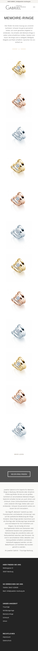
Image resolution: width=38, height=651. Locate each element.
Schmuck (6, 617)
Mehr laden (19, 454)
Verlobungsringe (8, 610)
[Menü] (34, 7)
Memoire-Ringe (8, 614)
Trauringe (6, 607)
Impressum (7, 637)
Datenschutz (7, 640)
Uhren (5, 621)
